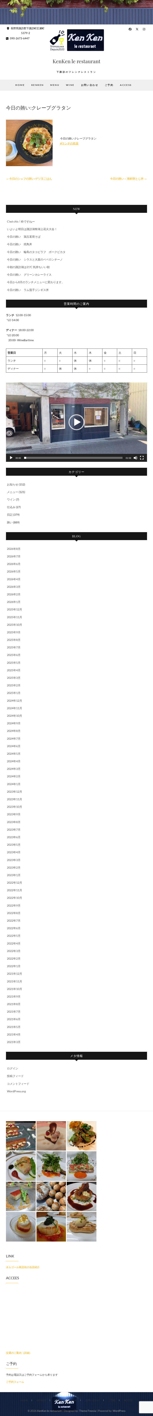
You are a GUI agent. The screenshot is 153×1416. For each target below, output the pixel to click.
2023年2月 (14, 867)
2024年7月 (14, 738)
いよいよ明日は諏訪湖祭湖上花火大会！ (32, 229)
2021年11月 (14, 981)
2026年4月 (14, 579)
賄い (10, 522)
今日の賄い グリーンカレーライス (29, 274)
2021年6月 (14, 1019)
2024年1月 (14, 784)
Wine (70, 84)
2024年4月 (14, 761)
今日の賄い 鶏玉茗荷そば (23, 236)
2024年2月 (14, 776)
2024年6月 (14, 746)
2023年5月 (14, 844)
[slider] (73, 458)
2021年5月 (14, 1027)
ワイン (11, 499)
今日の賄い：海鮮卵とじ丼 (128, 178)
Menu (54, 84)
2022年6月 (14, 928)
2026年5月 (14, 571)
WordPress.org (16, 1091)
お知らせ (12, 484)
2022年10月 (14, 897)
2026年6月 (14, 564)
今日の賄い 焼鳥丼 (19, 244)
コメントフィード (18, 1083)
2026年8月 (14, 548)
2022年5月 (14, 935)
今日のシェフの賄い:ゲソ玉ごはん (29, 178)
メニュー (12, 492)
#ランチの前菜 (69, 143)
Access (125, 84)
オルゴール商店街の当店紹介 (23, 1267)
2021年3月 (14, 1042)
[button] (76, 422)
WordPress (119, 1410)
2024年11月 (14, 708)
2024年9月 (14, 723)
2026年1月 (14, 601)
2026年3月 (14, 586)
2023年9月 (14, 814)
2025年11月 (14, 617)
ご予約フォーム (15, 1381)
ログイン (12, 1068)
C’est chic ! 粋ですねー (21, 221)
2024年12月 (14, 700)
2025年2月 (14, 685)
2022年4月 (14, 943)
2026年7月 (14, 556)
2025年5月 (14, 662)
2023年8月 (14, 822)
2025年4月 (14, 670)
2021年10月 (14, 989)
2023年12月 (14, 791)
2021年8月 (14, 1004)
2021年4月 (14, 1034)
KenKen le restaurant (76, 61)
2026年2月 (14, 594)
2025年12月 (14, 609)
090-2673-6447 (19, 38)
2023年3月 (14, 860)
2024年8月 (14, 730)
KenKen (37, 84)
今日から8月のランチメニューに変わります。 (35, 282)
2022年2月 (14, 958)
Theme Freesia (87, 1410)
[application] (76, 422)
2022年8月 (14, 913)
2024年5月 (14, 753)
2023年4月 (14, 852)
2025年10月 (14, 624)
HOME (20, 84)
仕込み (11, 507)
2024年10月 (14, 715)
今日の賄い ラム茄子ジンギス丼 (28, 290)
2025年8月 (14, 639)
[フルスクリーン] (142, 458)
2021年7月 (14, 1011)
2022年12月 (14, 882)
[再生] (11, 458)
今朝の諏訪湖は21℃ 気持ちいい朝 (28, 267)
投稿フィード (15, 1076)
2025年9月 (14, 632)
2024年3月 (14, 768)
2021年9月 (14, 996)
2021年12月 (14, 973)
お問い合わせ (89, 84)
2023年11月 (14, 799)
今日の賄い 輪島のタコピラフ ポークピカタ (36, 252)
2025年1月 (14, 692)
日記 (10, 514)
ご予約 (109, 84)
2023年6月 (14, 837)
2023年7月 (14, 829)
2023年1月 (14, 875)
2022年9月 (14, 905)
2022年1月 (14, 966)
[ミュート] (135, 458)
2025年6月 (14, 655)
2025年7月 (14, 647)
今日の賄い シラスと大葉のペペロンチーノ (35, 259)
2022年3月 (14, 951)
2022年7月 (14, 920)
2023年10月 (14, 806)
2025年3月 (14, 677)
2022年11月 (14, 890)
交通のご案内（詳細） (19, 1352)
